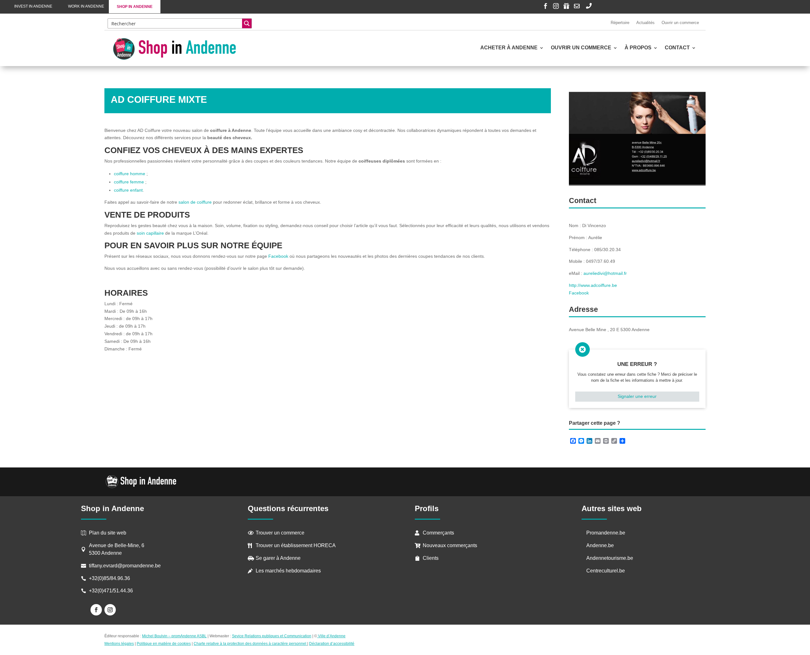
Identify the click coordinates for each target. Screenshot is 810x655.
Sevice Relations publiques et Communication (271, 636)
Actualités (645, 22)
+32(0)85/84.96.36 (109, 578)
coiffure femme (129, 181)
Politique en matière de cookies (164, 643)
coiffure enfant (128, 190)
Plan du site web (107, 532)
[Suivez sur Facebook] (96, 609)
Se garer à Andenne (278, 558)
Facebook (278, 256)
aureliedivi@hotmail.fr (605, 273)
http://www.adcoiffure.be (593, 285)
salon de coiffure (195, 202)
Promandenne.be (605, 532)
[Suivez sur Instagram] (110, 609)
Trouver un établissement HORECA (296, 545)
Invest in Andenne (33, 6)
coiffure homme (129, 173)
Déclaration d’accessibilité (331, 643)
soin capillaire (150, 233)
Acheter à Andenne (509, 48)
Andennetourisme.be (609, 558)
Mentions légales (119, 643)
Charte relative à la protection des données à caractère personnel (250, 643)
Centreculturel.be (605, 570)
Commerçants (438, 532)
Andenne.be (600, 545)
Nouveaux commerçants (450, 545)
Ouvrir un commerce (680, 22)
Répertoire (620, 22)
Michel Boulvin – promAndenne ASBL (174, 636)
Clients (431, 558)
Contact (677, 48)
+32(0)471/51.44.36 (111, 590)
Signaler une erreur (637, 396)
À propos (638, 48)
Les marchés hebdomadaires (288, 570)
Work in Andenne (86, 6)
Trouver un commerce (280, 532)
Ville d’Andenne (332, 636)
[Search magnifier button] (247, 23)
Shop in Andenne (135, 6)
